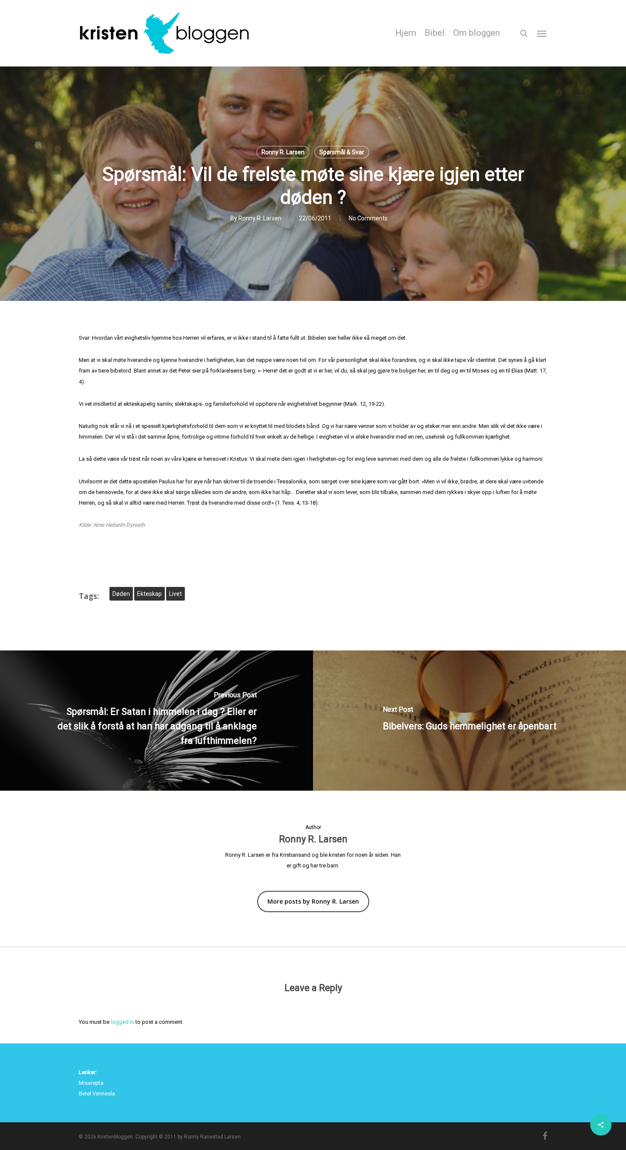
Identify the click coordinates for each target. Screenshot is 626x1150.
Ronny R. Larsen (282, 152)
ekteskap (149, 593)
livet (175, 593)
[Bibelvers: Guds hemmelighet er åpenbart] (469, 720)
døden (121, 593)
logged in (122, 1022)
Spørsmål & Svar (341, 152)
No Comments (368, 218)
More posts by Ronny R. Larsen (313, 901)
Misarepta (91, 1083)
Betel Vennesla (97, 1093)
